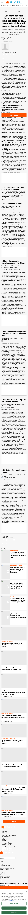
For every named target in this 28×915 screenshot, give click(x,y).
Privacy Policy (5, 842)
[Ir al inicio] (14, 827)
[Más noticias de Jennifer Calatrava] (5, 44)
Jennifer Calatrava (9, 51)
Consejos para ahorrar (8, 5)
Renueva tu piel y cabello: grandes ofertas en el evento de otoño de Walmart (12, 742)
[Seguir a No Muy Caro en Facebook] (2, 880)
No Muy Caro (8, 11)
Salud (11, 581)
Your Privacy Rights (14, 903)
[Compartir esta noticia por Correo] (14, 53)
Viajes (1, 870)
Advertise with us (6, 844)
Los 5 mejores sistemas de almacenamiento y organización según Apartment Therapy (13, 692)
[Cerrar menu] (1, 855)
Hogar (12, 596)
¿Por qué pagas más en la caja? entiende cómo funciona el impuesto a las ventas (13, 717)
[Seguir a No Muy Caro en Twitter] (5, 880)
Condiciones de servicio (7, 120)
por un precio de (15, 449)
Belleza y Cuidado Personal (17, 11)
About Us (3, 839)
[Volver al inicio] (7, 852)
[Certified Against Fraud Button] (6, 847)
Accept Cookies (14, 912)
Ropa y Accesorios (14, 550)
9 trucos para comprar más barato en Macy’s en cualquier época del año (18, 600)
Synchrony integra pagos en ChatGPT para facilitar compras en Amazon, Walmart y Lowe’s (13, 789)
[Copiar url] (5, 58)
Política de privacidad (11, 119)
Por (4, 520)
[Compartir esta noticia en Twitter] (10, 53)
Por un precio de (7, 382)
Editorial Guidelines (6, 843)
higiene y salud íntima (7, 537)
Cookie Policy (11, 900)
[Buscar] (2, 861)
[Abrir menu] (2, 2)
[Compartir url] (3, 61)
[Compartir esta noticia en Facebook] (7, 53)
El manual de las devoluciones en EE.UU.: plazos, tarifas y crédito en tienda (12, 645)
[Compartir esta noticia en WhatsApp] (3, 53)
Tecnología (19, 5)
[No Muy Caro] (14, 2)
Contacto (3, 840)
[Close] (26, 891)
